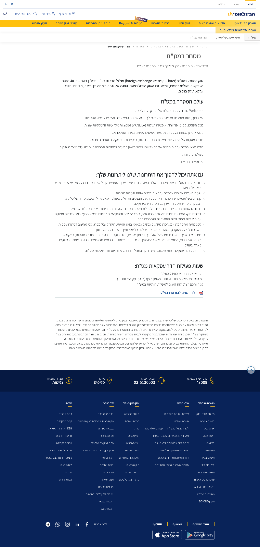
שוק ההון (184, 23)
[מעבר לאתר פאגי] (177, 524)
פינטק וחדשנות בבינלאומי (59, 457)
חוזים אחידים (107, 465)
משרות (68, 472)
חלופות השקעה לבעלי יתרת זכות (172, 465)
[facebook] (86, 524)
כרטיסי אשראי (160, 23)
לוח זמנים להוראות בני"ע (177, 292)
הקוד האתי (108, 457)
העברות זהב (107, 509)
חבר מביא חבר (106, 414)
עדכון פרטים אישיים (204, 479)
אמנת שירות (65, 479)
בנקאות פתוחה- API (204, 487)
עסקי (236, 4)
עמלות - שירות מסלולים (176, 414)
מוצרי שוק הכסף (66, 23)
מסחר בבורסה (131, 414)
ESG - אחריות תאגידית (60, 428)
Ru (12, 4)
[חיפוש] (5, 13)
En (5, 4)
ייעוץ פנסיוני (39, 23)
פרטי (251, 4)
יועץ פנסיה (133, 436)
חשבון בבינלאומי (245, 23)
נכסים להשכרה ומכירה (60, 450)
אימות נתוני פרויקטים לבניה (174, 450)
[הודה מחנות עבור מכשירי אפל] (167, 534)
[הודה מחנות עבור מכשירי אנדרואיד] (199, 535)
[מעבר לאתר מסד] (157, 524)
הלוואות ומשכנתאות (212, 23)
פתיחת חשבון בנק (205, 414)
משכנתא (209, 450)
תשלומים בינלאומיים (228, 37)
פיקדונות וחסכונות (98, 23)
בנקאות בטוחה (106, 428)
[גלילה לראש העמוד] (251, 370)
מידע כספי (108, 472)
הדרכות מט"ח (199, 37)
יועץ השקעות (132, 443)
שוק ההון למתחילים (129, 457)
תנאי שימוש (108, 479)
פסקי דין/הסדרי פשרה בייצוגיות (97, 450)
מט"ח (140, 46)
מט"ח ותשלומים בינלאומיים (238, 30)
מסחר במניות (132, 472)
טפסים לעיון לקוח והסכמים (100, 494)
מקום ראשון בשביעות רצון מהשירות (95, 421)
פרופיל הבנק (65, 414)
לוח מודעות (66, 465)
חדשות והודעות (64, 436)
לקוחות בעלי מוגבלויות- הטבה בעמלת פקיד (166, 428)
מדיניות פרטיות (106, 487)
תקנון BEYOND (206, 501)
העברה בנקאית (106, 501)
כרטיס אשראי (207, 421)
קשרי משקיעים (64, 421)
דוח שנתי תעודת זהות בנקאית (173, 457)
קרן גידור (134, 428)
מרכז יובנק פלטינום (129, 479)
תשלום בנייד (208, 457)
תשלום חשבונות (206, 472)
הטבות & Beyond (131, 23)
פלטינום (221, 4)
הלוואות (210, 443)
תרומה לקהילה (64, 443)
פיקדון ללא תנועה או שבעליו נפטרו (171, 436)
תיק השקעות (132, 465)
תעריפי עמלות (181, 421)
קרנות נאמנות (132, 421)
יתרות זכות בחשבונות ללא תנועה (172, 443)
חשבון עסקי (208, 436)
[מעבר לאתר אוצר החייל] (200, 524)
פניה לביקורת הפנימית (102, 443)
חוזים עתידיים (132, 450)
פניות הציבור (107, 436)
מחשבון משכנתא (205, 494)
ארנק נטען (209, 428)
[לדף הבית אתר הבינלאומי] (241, 14)
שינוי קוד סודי (207, 465)
